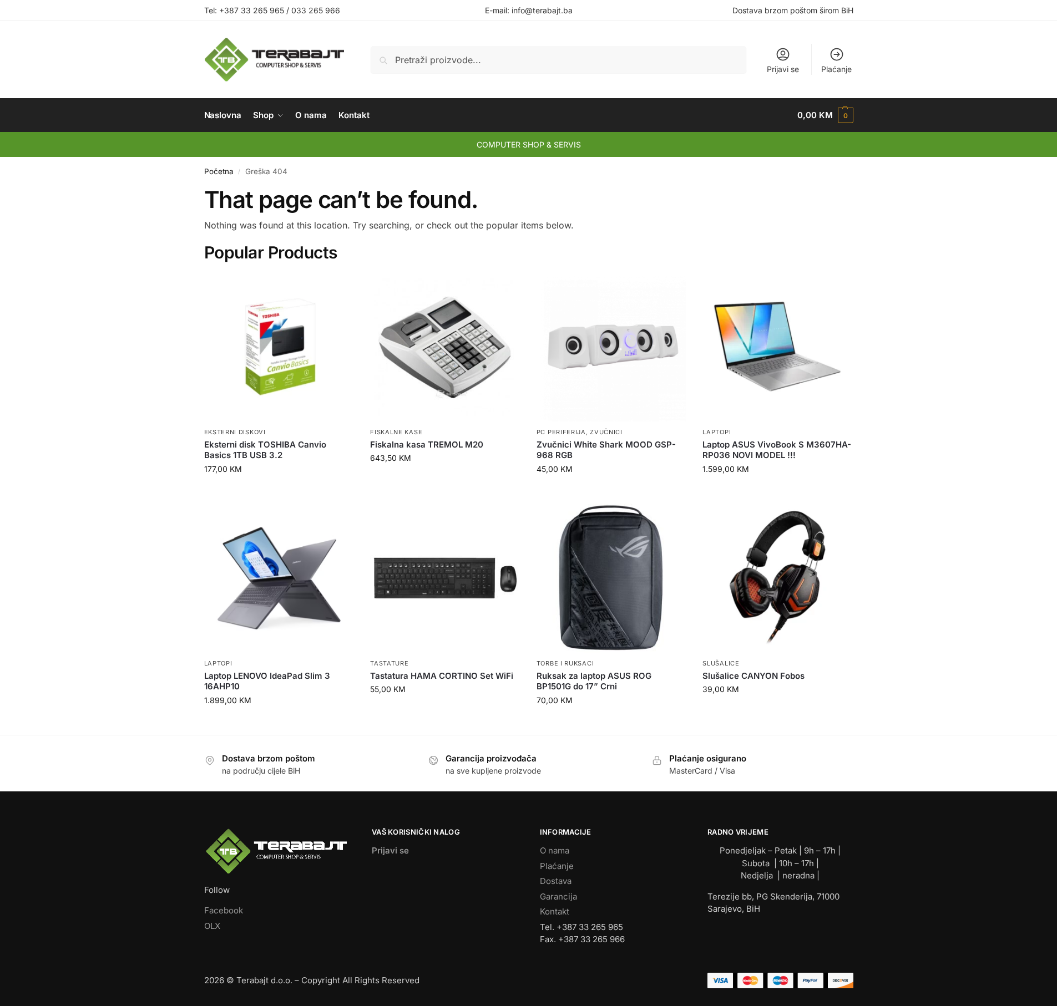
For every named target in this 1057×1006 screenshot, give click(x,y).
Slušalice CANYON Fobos (753, 675)
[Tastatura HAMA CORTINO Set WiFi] (445, 578)
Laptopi (716, 432)
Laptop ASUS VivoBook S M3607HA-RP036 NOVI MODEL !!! (776, 450)
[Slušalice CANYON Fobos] (777, 578)
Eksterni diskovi (235, 432)
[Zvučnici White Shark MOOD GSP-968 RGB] (611, 347)
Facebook (223, 910)
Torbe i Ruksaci (565, 663)
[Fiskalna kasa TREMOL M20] (445, 347)
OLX (212, 926)
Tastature (389, 663)
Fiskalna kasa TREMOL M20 (426, 444)
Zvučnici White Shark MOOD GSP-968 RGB (606, 450)
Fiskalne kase (396, 432)
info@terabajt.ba (542, 10)
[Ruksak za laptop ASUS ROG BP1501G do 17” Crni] (611, 578)
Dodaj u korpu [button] (278, 492)
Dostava (556, 881)
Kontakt (554, 911)
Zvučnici (606, 432)
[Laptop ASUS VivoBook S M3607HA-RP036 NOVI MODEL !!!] (777, 347)
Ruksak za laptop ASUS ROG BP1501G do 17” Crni (594, 681)
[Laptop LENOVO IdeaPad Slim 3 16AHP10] (279, 578)
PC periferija (561, 432)
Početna (219, 171)
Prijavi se (783, 69)
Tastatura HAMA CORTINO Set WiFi (441, 675)
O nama (554, 850)
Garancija (558, 896)
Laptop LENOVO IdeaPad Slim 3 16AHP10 (267, 681)
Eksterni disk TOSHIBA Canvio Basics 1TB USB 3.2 (265, 450)
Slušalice (720, 663)
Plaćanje (836, 69)
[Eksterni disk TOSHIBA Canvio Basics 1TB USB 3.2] (279, 347)
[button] (825, 115)
